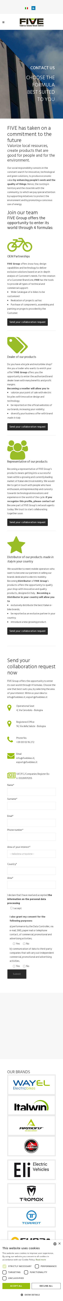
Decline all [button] (46, 1286)
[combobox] (55, 1244)
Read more (41, 1259)
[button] (31, 1294)
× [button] (59, 1243)
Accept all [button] (16, 1286)
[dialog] (31, 1270)
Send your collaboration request (28, 322)
